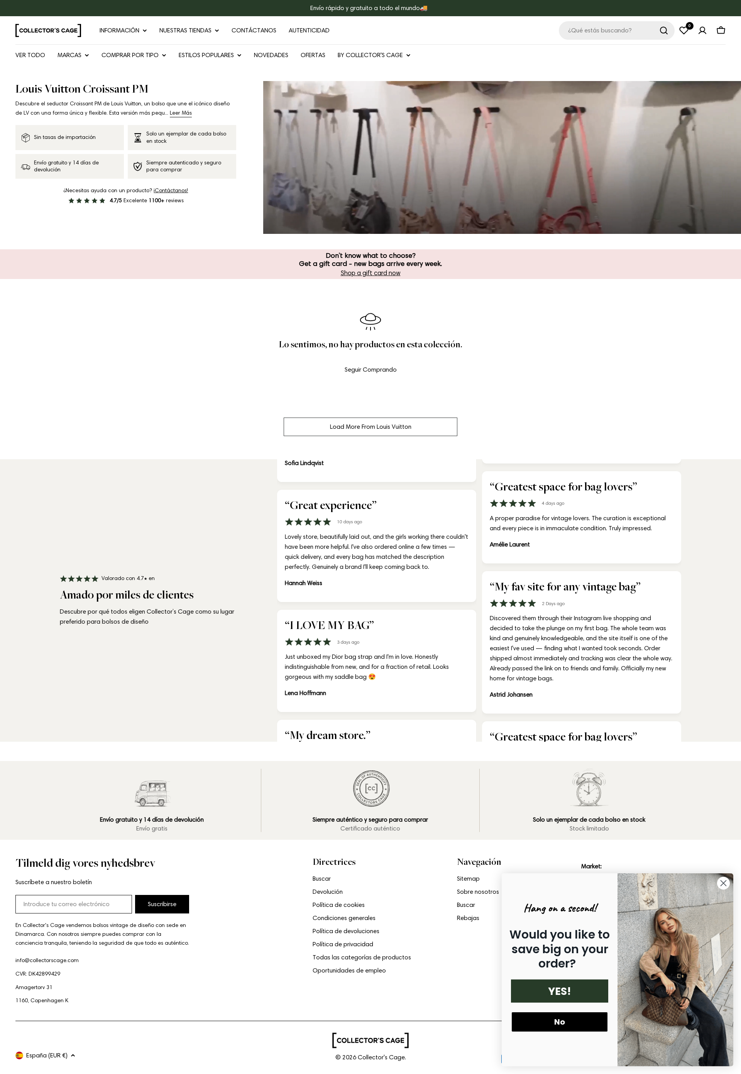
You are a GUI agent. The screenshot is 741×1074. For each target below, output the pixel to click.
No (559, 1021)
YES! (559, 991)
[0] (684, 30)
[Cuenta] (702, 30)
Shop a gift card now (371, 273)
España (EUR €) (47, 1055)
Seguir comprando (371, 369)
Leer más (181, 113)
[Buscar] (663, 30)
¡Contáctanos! (171, 190)
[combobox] (617, 30)
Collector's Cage (381, 1057)
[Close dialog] (723, 883)
